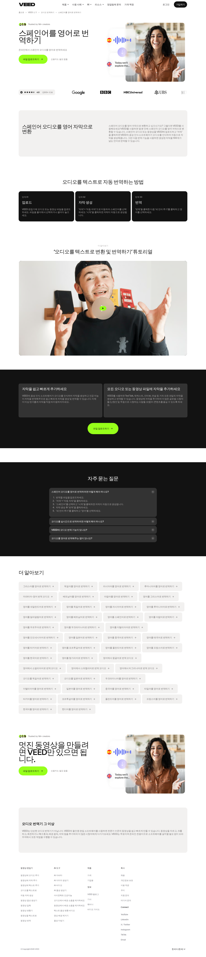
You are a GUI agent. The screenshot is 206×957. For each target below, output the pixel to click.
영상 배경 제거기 (61, 915)
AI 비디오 (58, 885)
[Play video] (103, 308)
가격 (89, 875)
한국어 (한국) (177, 949)
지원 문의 (125, 895)
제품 (64, 4)
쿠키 (123, 890)
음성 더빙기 (59, 920)
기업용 (90, 880)
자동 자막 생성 (27, 895)
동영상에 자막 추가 (29, 880)
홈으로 (21, 12)
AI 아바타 (58, 875)
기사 (89, 899)
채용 (123, 875)
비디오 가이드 (93, 909)
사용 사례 (77, 4)
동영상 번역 (26, 920)
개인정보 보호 (127, 880)
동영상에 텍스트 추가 (30, 885)
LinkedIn (125, 919)
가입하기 (180, 4)
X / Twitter (125, 924)
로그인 (166, 4)
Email (123, 939)
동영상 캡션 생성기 (29, 900)
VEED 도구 (32, 12)
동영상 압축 (26, 905)
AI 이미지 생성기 (61, 880)
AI (88, 4)
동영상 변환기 (27, 910)
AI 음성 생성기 (60, 890)
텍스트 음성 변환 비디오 (64, 910)
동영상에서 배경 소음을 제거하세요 (69, 905)
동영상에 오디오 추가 (30, 875)
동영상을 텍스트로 (29, 915)
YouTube (124, 914)
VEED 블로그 (93, 894)
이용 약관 (125, 885)
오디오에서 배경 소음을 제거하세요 (69, 900)
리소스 (98, 4)
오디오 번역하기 (47, 12)
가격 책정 (129, 4)
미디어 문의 (126, 900)
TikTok (123, 934)
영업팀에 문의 (114, 4)
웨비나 (90, 904)
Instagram (125, 929)
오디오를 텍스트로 (29, 890)
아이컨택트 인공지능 (63, 895)
